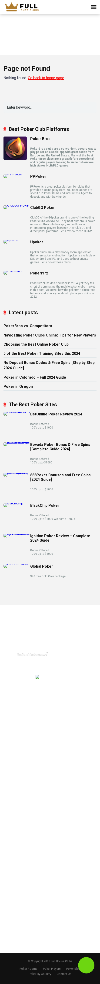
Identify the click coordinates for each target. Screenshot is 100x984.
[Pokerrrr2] (13, 271)
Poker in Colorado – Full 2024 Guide (34, 377)
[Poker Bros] (15, 158)
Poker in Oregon (18, 386)
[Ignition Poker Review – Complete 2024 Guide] (16, 533)
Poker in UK (12, 860)
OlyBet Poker (13, 817)
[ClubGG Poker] (16, 205)
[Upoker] (11, 239)
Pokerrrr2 (39, 273)
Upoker (36, 242)
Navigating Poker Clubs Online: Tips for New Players (49, 335)
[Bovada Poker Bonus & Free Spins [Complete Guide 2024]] (16, 442)
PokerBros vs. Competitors (27, 326)
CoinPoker (11, 795)
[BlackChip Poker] (16, 503)
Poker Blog (11, 926)
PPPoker (38, 176)
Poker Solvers (14, 918)
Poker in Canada (16, 868)
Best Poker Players (18, 911)
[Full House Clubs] (23, 6)
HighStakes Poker (17, 802)
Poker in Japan (15, 883)
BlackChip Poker (44, 505)
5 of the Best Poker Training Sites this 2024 (41, 353)
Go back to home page (46, 78)
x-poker (9, 744)
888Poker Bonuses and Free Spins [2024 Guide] (60, 477)
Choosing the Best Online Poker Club (36, 344)
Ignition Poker (14, 780)
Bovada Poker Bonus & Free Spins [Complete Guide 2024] (60, 446)
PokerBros (11, 707)
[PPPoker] (12, 174)
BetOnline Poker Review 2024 (56, 414)
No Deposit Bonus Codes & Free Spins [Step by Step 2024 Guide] (49, 365)
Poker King (11, 832)
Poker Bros (40, 139)
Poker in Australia (16, 875)
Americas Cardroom (19, 787)
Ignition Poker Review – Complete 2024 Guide (60, 538)
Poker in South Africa (19, 890)
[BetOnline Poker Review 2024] (16, 412)
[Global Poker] (15, 564)
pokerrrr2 (10, 722)
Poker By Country (40, 974)
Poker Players (52, 968)
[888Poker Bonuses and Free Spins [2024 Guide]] (16, 472)
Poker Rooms (28, 968)
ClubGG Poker (42, 207)
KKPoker (10, 759)
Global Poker (41, 566)
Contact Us (12, 933)
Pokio (7, 752)
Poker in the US (15, 853)
